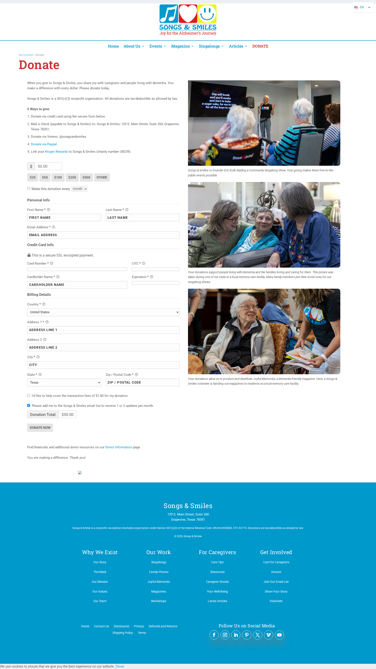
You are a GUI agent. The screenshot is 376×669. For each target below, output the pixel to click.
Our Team (99, 601)
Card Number (38, 263)
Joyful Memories (159, 581)
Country (34, 304)
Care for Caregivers (276, 562)
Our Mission (100, 581)
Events (155, 46)
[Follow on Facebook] (214, 634)
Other (102, 177)
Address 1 (35, 322)
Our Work (158, 552)
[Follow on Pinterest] (246, 634)
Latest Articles (217, 601)
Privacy (139, 626)
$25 (33, 177)
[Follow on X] (257, 634)
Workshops (158, 601)
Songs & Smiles (188, 505)
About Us (132, 46)
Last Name (115, 210)
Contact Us (101, 626)
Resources (217, 572)
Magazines (158, 591)
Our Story (100, 562)
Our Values (99, 591)
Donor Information (118, 447)
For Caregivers (217, 552)
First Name (36, 210)
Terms (142, 632)
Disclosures (121, 626)
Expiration (140, 277)
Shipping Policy (122, 632)
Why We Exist (100, 552)
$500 (86, 177)
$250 (72, 177)
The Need (100, 572)
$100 (58, 177)
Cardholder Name (41, 277)
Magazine (180, 46)
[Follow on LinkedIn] (235, 634)
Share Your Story (276, 591)
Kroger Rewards (56, 152)
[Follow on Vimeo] (268, 634)
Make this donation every (51, 189)
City (31, 357)
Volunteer (276, 601)
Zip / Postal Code (119, 375)
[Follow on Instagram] (225, 634)
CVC (136, 263)
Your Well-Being (217, 591)
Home (113, 46)
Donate (276, 572)
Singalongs (209, 46)
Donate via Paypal (44, 144)
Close (120, 666)
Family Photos (158, 572)
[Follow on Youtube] (279, 634)
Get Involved (26, 54)
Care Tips (217, 562)
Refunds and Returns (163, 626)
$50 (45, 177)
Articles (236, 46)
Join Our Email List (276, 581)
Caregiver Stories (217, 581)
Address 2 (35, 340)
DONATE (260, 46)
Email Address (38, 227)
